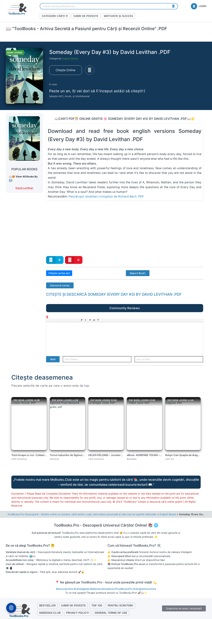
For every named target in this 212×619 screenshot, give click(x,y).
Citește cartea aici (59, 273)
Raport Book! (137, 273)
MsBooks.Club (50, 612)
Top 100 (96, 605)
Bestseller (47, 605)
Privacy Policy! (77, 612)
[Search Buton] (173, 6)
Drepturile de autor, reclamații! (184, 608)
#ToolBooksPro (123, 588)
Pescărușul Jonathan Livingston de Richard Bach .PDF (106, 196)
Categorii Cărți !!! (55, 16)
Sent (53, 359)
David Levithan (24, 188)
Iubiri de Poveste (86, 16)
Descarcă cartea (60, 285)
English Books (70, 58)
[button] (48, 320)
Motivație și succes (118, 16)
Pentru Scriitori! (120, 605)
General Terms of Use (111, 612)
